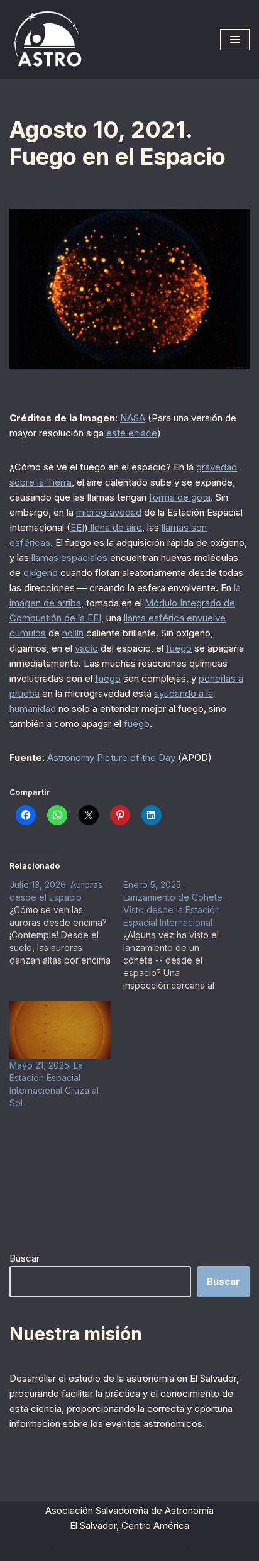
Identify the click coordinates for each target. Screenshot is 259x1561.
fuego (179, 648)
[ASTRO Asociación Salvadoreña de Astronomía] (47, 39)
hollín (73, 633)
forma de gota (180, 497)
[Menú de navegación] (235, 39)
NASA (132, 418)
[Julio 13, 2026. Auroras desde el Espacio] (66, 923)
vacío (86, 648)
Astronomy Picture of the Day (111, 758)
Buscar (24, 1258)
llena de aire (115, 527)
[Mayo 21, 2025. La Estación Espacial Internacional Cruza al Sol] (60, 1030)
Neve (60, 1548)
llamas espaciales (69, 558)
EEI (77, 527)
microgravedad (108, 512)
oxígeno (40, 573)
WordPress (186, 1548)
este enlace (131, 433)
